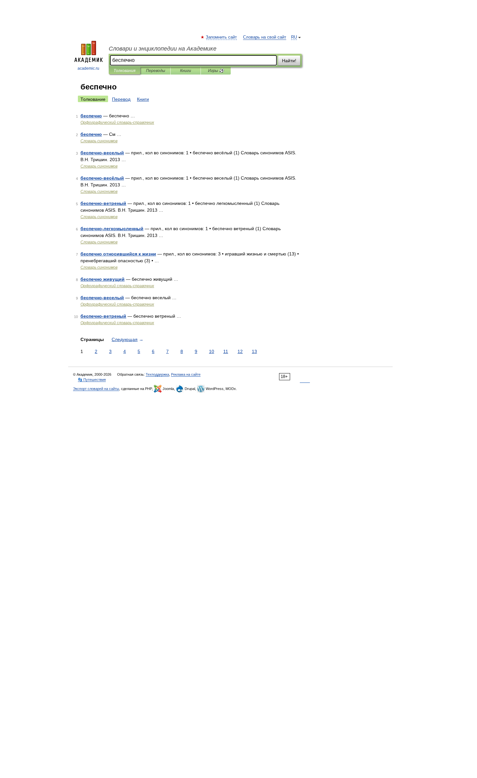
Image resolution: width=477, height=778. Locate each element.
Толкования (124, 70)
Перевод (121, 99)
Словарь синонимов (98, 141)
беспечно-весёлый (102, 178)
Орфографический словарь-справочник (117, 122)
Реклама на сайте (186, 374)
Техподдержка (157, 374)
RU (294, 37)
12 (240, 351)
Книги (185, 70)
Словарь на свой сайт (264, 37)
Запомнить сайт (221, 37)
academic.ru (88, 68)
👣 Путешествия (92, 380)
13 (254, 351)
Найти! (289, 60)
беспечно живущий (102, 279)
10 (211, 351)
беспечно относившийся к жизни (118, 253)
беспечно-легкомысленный (111, 228)
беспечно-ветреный (103, 203)
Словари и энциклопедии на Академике (162, 48)
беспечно (91, 115)
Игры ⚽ (216, 70)
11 (225, 351)
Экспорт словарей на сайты (96, 389)
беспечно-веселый (102, 152)
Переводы (155, 70)
